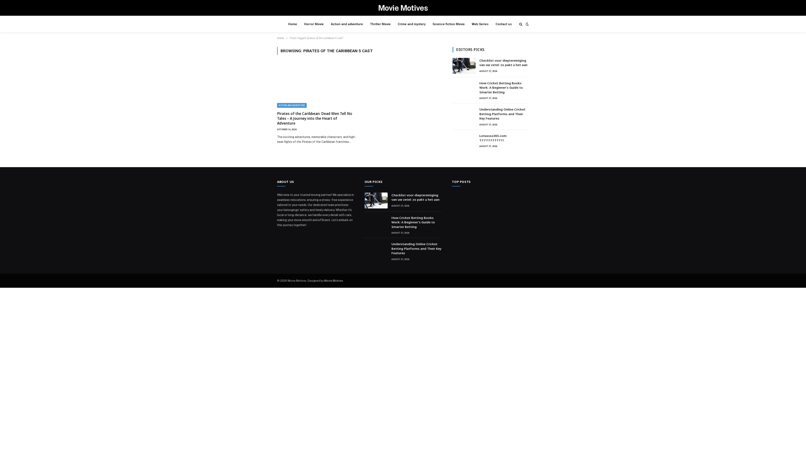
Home (292, 24)
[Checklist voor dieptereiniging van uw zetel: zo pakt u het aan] (464, 66)
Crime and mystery (411, 24)
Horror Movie (314, 24)
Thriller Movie (380, 24)
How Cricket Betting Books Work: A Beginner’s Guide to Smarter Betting (501, 87)
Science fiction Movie (449, 24)
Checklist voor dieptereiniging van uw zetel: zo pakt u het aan (503, 62)
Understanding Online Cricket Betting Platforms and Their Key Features (502, 113)
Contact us (504, 24)
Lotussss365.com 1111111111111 (492, 138)
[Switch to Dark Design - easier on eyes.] (527, 24)
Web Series (480, 24)
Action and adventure (347, 24)
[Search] (520, 24)
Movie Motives (333, 280)
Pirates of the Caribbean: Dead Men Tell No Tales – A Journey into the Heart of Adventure (314, 118)
